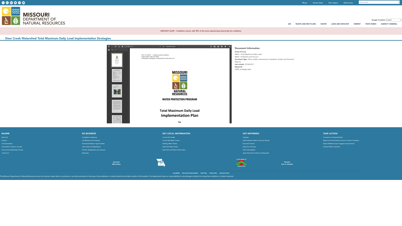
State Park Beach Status (170, 147)
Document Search (249, 144)
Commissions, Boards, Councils (12, 147)
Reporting (85, 153)
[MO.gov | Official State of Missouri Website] (161, 163)
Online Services (348, 3)
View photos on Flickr (19, 3)
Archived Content (224, 173)
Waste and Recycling (306, 24)
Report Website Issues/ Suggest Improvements (338, 144)
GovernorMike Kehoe (116, 163)
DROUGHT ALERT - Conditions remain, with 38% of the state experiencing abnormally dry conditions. (201, 31)
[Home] (33, 26)
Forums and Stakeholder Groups (12, 150)
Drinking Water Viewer (169, 144)
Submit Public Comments (331, 147)
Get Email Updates (249, 150)
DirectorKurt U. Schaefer (287, 163)
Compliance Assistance (89, 137)
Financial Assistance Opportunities (93, 144)
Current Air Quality (168, 137)
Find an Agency (333, 3)
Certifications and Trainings (91, 140)
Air (289, 24)
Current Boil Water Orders (171, 140)
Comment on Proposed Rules (333, 137)
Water (323, 24)
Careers (4, 140)
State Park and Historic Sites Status (173, 150)
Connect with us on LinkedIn (11, 3)
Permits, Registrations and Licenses (93, 150)
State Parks (370, 24)
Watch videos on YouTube (15, 3)
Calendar (246, 137)
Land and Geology (340, 24)
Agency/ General (389, 24)
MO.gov (304, 3)
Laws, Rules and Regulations (91, 147)
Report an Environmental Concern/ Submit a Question (341, 140)
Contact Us (5, 153)
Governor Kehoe (318, 3)
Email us (23, 3)
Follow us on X (3, 3)
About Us (5, 137)
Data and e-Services (249, 147)
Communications (7, 144)
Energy (357, 24)
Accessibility (176, 173)
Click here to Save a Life (241, 163)
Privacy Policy (213, 173)
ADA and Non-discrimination (190, 173)
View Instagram (7, 3)
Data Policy (204, 173)
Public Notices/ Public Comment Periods (256, 140)
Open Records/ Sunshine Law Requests (256, 153)
